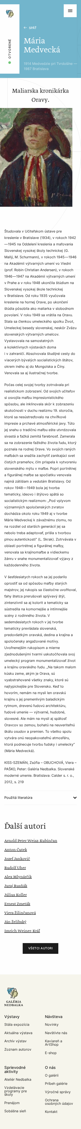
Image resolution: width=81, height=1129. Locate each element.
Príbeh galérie (56, 1083)
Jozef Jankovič (17, 859)
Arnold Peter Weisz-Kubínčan (30, 840)
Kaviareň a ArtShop (53, 1043)
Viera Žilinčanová (20, 913)
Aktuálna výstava (18, 1032)
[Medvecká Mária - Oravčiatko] (36, 157)
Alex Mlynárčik (18, 877)
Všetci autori (40, 948)
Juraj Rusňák (15, 886)
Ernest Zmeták (17, 904)
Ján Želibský (15, 922)
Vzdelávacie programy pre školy (15, 1091)
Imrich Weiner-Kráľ (22, 931)
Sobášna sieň (15, 1111)
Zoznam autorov (17, 1049)
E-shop (51, 1052)
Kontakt (51, 1111)
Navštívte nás (56, 1032)
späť (33, 28)
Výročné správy (58, 1091)
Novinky (52, 1024)
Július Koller (15, 895)
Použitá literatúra (18, 797)
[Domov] (24, 6)
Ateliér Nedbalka (17, 1079)
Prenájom (12, 1102)
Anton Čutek (15, 849)
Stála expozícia (16, 1024)
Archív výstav (15, 1041)
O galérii (52, 1075)
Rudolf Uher (15, 868)
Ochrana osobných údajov (59, 1102)
